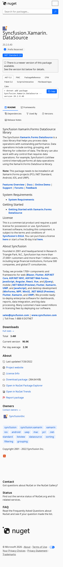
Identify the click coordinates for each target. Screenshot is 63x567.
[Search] (55, 11)
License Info (12, 373)
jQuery (48, 281)
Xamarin (51, 285)
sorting (50, 436)
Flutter (39, 274)
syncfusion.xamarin (31, 427)
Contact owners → (12, 409)
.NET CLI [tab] (8, 77)
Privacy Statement (37, 550)
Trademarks (9, 554)
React (29, 281)
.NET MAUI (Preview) (23, 285)
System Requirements (21, 199)
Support (7, 187)
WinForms (9, 291)
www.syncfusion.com (44, 315)
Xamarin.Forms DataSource (36, 137)
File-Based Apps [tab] (45, 81)
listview (21, 436)
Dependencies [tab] (14, 113)
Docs (30, 184)
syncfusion (10, 427)
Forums (19, 187)
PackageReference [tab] (32, 77)
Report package (15, 397)
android (16, 432)
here (5, 239)
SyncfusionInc (17, 416)
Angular (20, 281)
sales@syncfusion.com (16, 315)
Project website (14, 367)
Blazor (30, 274)
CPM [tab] (47, 77)
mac (36, 432)
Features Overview (13, 184)
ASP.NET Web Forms (36, 278)
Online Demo (42, 184)
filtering (8, 441)
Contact (8, 482)
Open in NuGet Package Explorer (24, 385)
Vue (36, 281)
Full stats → (8, 331)
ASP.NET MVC (16, 278)
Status (7, 493)
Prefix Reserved (15, 49)
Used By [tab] (33, 113)
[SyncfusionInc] (5, 416)
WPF (18, 291)
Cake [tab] (6, 86)
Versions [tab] (48, 113)
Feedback (31, 187)
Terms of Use (39, 546)
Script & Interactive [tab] (25, 81)
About (27, 546)
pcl (44, 432)
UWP (5, 288)
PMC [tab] (18, 77)
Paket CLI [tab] (8, 81)
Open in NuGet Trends (18, 391)
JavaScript (8, 281)
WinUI (26, 291)
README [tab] (11, 107)
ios (6, 432)
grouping (22, 441)
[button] (52, 91)
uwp (27, 432)
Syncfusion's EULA (13, 236)
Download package (17, 379)
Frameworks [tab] (29, 107)
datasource (35, 436)
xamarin (50, 427)
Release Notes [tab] (14, 120)
